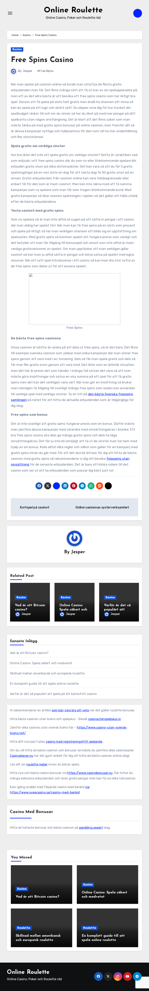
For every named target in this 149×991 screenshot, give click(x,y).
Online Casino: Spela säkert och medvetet (73, 610)
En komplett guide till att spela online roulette (44, 683)
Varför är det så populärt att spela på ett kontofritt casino (53, 694)
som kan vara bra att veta (70, 710)
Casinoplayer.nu (21, 756)
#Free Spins (45, 71)
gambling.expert (91, 827)
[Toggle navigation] (10, 13)
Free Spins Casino (42, 60)
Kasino (17, 49)
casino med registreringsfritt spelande (74, 741)
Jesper (27, 71)
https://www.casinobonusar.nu (90, 773)
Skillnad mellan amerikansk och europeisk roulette (47, 673)
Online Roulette (73, 10)
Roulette (23, 928)
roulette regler (37, 764)
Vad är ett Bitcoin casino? (29, 653)
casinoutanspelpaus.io (104, 719)
